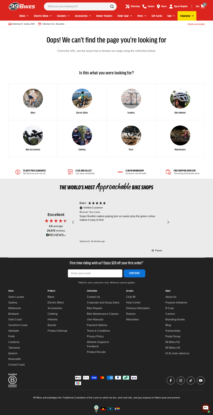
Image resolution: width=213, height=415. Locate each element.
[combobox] (80, 6)
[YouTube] (201, 380)
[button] (73, 222)
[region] (120, 222)
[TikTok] (191, 380)
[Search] (112, 6)
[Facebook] (171, 380)
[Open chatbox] (205, 408)
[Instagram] (181, 380)
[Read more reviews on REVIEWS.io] (56, 235)
